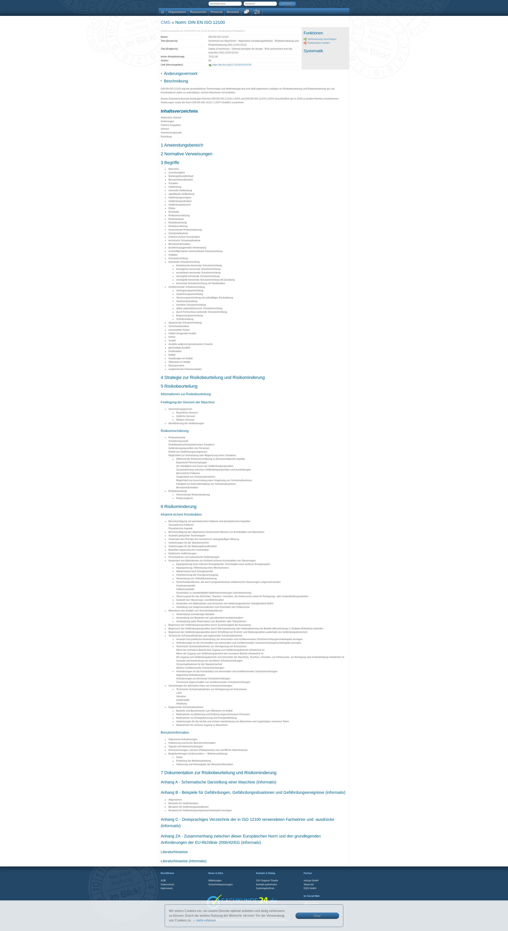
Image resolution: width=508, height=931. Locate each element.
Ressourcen (198, 12)
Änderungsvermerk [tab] (180, 73)
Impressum (167, 888)
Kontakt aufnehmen (266, 884)
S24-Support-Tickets (267, 880)
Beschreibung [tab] (176, 81)
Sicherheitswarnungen (220, 884)
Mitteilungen (215, 880)
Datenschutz (167, 884)
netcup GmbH (311, 880)
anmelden (287, 3)
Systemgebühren (265, 888)
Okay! (317, 915)
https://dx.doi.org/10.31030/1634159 (231, 64)
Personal (217, 12)
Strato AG (309, 884)
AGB (163, 880)
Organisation (177, 12)
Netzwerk (233, 12)
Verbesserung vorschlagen (322, 39)
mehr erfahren (206, 920)
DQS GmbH (310, 888)
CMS (165, 22)
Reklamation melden (319, 43)
